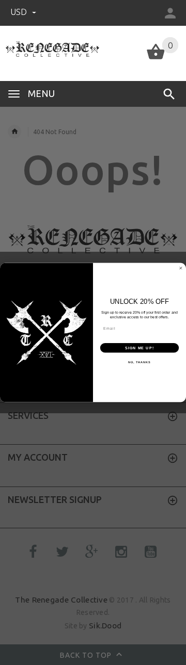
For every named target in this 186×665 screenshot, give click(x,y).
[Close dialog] (180, 268)
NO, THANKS (139, 362)
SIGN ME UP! (139, 348)
